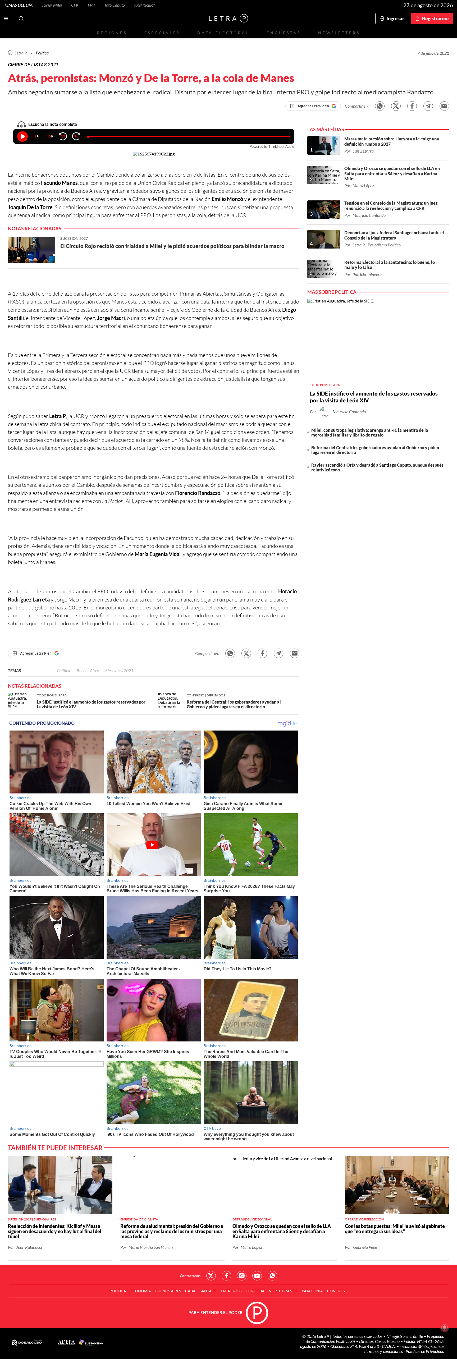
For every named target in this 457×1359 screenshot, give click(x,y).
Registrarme (435, 18)
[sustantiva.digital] (91, 1343)
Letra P (21, 52)
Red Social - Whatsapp (272, 1275)
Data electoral (223, 32)
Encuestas (284, 32)
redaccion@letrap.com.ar (423, 1346)
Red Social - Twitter (211, 1275)
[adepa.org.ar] (66, 1342)
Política (42, 52)
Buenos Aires (88, 670)
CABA (190, 1291)
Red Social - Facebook (226, 1275)
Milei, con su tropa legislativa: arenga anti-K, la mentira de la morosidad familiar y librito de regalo (369, 432)
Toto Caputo (114, 4)
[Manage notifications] (444, 1327)
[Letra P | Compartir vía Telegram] (428, 106)
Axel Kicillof (144, 4)
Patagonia (312, 1291)
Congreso (337, 1291)
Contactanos (190, 1275)
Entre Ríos (231, 1291)
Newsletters (339, 32)
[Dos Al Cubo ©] (27, 1343)
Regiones (112, 32)
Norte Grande (283, 1291)
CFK (75, 4)
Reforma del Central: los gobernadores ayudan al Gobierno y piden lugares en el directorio (375, 450)
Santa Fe (208, 1291)
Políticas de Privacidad (425, 1351)
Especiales (162, 32)
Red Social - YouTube (257, 1275)
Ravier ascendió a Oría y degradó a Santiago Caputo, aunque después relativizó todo (377, 467)
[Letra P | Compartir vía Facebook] (412, 106)
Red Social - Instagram (241, 1275)
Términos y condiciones (384, 1351)
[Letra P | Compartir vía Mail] (444, 106)
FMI (91, 4)
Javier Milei (52, 4)
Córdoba (255, 1291)
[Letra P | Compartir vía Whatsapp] (379, 106)
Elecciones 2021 (119, 670)
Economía (140, 1291)
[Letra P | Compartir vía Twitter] (395, 106)
